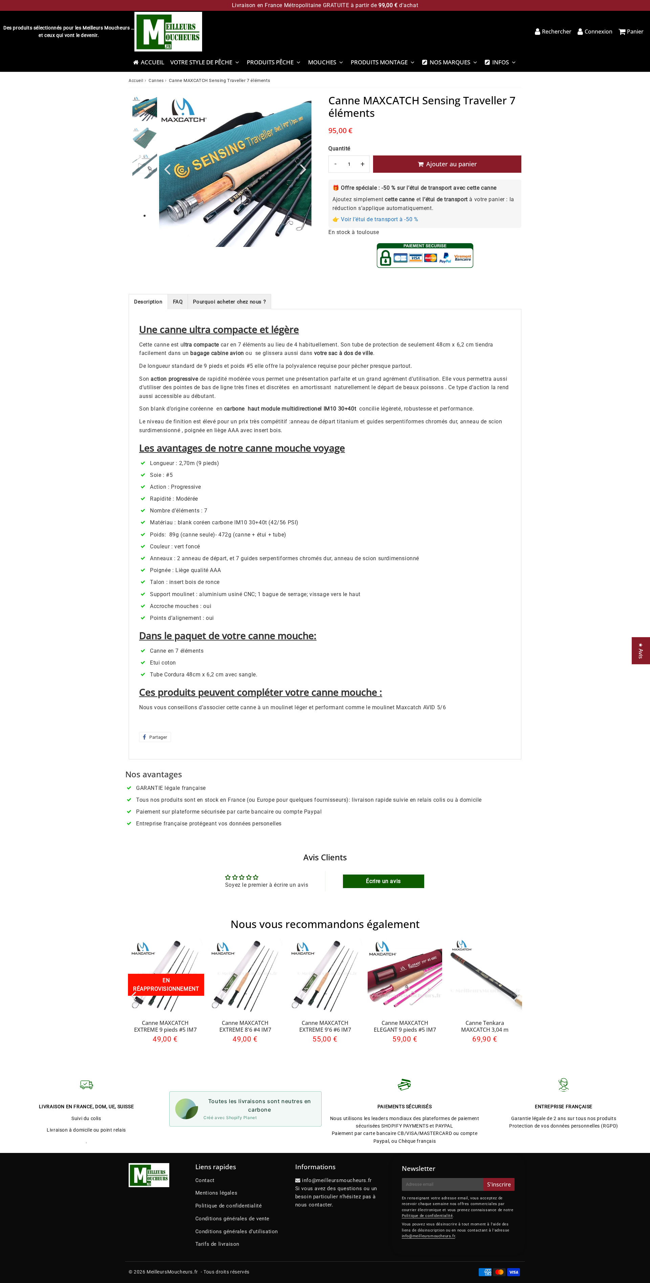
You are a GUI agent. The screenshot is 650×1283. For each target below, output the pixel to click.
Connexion (598, 31)
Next (303, 168)
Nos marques (450, 62)
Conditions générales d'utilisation (236, 1231)
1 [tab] (144, 216)
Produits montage (379, 62)
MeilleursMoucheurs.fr (172, 1272)
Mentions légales (216, 1193)
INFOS (500, 62)
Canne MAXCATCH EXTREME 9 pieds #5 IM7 (165, 1026)
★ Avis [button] (641, 651)
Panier (635, 31)
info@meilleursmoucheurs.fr (428, 1236)
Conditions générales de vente (232, 1219)
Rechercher (556, 31)
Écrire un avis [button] (383, 881)
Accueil (152, 62)
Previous (167, 168)
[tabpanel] (144, 108)
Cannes (156, 80)
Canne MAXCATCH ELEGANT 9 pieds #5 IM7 (405, 1026)
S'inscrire (499, 1184)
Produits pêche (270, 62)
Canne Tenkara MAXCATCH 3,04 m (484, 1026)
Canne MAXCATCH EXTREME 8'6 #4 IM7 (245, 1026)
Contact (205, 1180)
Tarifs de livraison (217, 1244)
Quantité (339, 148)
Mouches (322, 62)
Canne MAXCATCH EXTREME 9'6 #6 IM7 (325, 1026)
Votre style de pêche (201, 62)
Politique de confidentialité (228, 1206)
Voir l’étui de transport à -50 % (379, 219)
